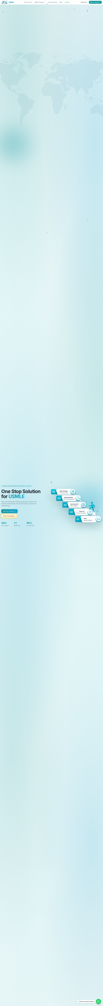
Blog (61, 2)
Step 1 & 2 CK (28, 2)
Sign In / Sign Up (94, 2)
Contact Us (84, 2)
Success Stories (52, 2)
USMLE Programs (39, 2)
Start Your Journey (8, 511)
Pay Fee (67, 2)
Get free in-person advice (86, 1001)
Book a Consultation (9, 516)
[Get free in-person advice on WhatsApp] (98, 1001)
